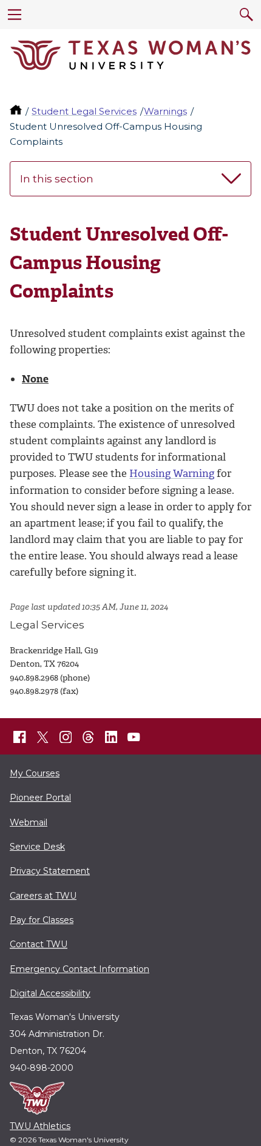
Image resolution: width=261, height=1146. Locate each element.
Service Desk (37, 846)
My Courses (34, 773)
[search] (246, 14)
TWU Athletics (40, 1126)
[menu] (14, 14)
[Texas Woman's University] (130, 55)
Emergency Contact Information (79, 969)
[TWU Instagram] (65, 737)
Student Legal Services (84, 111)
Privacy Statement (50, 870)
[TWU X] (42, 737)
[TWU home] (17, 111)
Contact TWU (38, 944)
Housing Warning (171, 473)
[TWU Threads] (88, 737)
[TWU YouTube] (134, 736)
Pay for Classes (41, 919)
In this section (56, 179)
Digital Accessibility (50, 993)
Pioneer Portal (40, 797)
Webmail (28, 822)
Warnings (165, 111)
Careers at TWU (43, 895)
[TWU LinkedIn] (111, 737)
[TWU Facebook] (20, 737)
